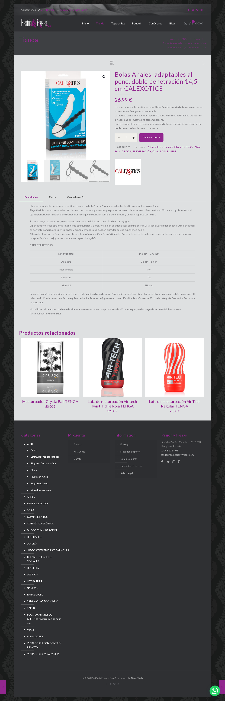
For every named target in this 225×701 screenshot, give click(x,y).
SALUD (31, 607)
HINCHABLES (34, 536)
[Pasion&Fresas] (36, 23)
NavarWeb (137, 678)
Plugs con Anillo (39, 476)
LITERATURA (34, 581)
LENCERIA (33, 567)
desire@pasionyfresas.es (73, 9)
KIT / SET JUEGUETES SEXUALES (39, 559)
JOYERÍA (32, 543)
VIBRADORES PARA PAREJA (43, 653)
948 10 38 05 (47, 9)
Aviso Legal (126, 473)
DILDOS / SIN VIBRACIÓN (136, 151)
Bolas (197, 38)
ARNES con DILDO (37, 503)
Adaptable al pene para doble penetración (171, 146)
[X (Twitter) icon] (193, 9)
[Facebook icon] (188, 9)
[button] (104, 76)
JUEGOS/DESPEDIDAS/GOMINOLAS (44, 550)
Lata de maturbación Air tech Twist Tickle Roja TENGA (112, 403)
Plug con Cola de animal (43, 463)
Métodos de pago (130, 451)
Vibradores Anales (41, 490)
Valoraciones (75, 197)
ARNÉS (31, 496)
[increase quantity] (133, 137)
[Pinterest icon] (197, 9)
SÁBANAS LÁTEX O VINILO (42, 601)
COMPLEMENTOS (37, 516)
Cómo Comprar (128, 458)
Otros (155, 151)
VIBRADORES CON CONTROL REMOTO (44, 645)
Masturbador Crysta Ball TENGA (50, 401)
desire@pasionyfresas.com (179, 454)
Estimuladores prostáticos (45, 456)
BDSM (30, 510)
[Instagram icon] (201, 9)
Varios (30, 629)
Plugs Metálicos (39, 483)
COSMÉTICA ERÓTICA (40, 523)
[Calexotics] (128, 172)
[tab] (31, 197)
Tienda (78, 444)
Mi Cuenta (79, 451)
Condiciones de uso (131, 465)
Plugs (34, 470)
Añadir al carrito (151, 137)
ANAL (184, 38)
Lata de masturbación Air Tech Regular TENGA (174, 403)
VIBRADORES (35, 636)
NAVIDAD (32, 587)
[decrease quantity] (118, 137)
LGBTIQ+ (32, 574)
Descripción (31, 197)
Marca (52, 197)
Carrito (78, 458)
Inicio (172, 38)
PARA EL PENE (168, 151)
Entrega (124, 444)
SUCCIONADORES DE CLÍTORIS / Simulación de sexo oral (44, 618)
